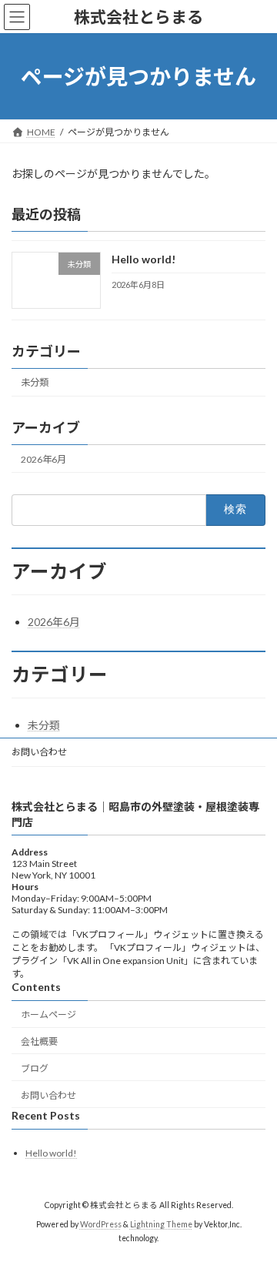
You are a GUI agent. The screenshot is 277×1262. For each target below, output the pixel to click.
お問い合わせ (39, 752)
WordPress (101, 1224)
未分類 (34, 382)
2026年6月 (43, 459)
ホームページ (48, 1015)
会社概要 (39, 1041)
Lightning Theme (161, 1224)
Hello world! (143, 259)
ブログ (34, 1068)
